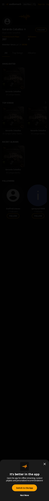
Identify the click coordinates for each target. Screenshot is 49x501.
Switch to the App (24, 487)
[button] (24, 250)
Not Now (24, 495)
